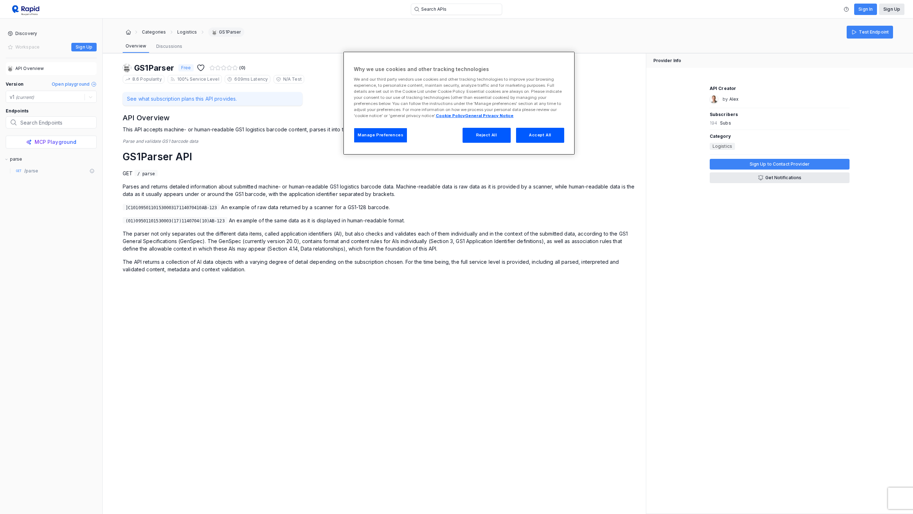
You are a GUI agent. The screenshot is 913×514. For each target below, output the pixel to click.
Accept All (540, 134)
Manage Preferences (380, 134)
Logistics (187, 32)
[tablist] (154, 46)
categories (154, 32)
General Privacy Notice (489, 115)
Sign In (865, 9)
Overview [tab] (136, 46)
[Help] (846, 9)
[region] (459, 103)
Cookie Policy (450, 115)
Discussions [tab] (169, 46)
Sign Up (891, 9)
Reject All (486, 134)
